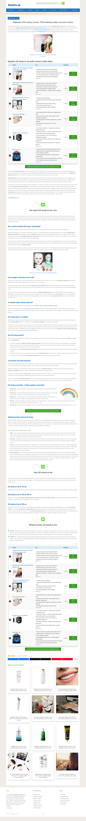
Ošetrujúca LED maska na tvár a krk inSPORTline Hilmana (43, 272)
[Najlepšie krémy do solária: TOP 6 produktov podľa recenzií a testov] (67, 734)
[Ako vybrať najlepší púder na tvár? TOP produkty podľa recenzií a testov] (67, 704)
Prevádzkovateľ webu (64, 796)
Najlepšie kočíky (37, 794)
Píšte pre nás (62, 794)
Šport (37, 10)
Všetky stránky (63, 804)
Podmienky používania (64, 798)
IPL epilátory (34, 184)
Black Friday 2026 (37, 807)
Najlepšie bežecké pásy (38, 805)
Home (7, 13)
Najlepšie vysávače (37, 798)
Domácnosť (20, 10)
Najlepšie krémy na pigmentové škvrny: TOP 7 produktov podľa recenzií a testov (43, 776)
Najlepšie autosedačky (38, 796)
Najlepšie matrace (37, 802)
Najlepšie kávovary (37, 804)
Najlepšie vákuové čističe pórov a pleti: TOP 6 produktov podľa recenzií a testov (18, 718)
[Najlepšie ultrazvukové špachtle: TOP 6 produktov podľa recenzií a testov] (43, 676)
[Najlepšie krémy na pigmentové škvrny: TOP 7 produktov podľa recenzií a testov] (43, 762)
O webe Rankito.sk (63, 802)
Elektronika (75, 10)
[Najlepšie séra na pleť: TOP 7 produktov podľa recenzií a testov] (19, 734)
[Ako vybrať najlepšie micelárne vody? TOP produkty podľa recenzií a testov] (43, 704)
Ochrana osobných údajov (65, 800)
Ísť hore (76, 543)
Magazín (8, 806)
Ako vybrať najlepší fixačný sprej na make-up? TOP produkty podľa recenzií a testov (19, 776)
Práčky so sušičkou (37, 800)
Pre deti (45, 10)
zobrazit (16, 197)
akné (55, 308)
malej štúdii (18, 310)
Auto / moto (53, 10)
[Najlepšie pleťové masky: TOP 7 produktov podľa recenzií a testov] (19, 676)
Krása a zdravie (63, 10)
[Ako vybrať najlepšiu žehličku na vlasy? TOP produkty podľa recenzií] (67, 762)
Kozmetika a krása (14, 13)
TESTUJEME (9, 808)
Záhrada (30, 10)
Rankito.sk (8, 813)
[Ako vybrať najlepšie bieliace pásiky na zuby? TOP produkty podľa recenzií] (67, 676)
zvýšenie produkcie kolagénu (33, 308)
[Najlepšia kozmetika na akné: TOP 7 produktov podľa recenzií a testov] (43, 734)
